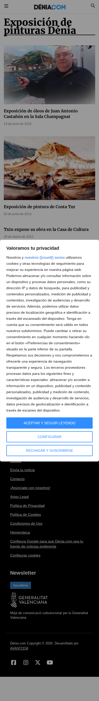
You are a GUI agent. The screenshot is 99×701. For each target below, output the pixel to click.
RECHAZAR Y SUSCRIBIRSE (49, 450)
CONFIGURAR (49, 437)
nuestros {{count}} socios (45, 257)
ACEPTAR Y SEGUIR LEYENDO (49, 423)
